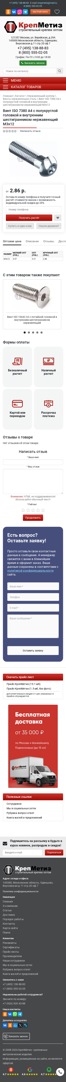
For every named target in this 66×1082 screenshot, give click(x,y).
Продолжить (33, 517)
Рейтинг (32, 504)
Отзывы (48, 241)
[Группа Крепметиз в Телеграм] (25, 11)
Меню (16, 80)
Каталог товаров (26, 87)
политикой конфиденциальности (30, 570)
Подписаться (54, 852)
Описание (32, 241)
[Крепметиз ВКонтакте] (13, 11)
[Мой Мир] (15, 1025)
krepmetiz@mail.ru (47, 2)
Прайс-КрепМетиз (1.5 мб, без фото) (29, 688)
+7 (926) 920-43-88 (14, 1003)
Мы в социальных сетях (17, 965)
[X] (20, 1025)
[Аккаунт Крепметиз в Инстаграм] (19, 11)
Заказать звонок (34, 63)
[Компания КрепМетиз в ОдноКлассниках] (8, 11)
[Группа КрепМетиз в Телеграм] (20, 1014)
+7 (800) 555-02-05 (14, 988)
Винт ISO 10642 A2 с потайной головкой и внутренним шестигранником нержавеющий (32, 319)
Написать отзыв (30, 131)
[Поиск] (59, 71)
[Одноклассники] (10, 1025)
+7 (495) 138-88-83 (19, 2)
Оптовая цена (12, 241)
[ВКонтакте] (5, 1025)
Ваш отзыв (33, 466)
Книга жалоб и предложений (20, 973)
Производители (12, 956)
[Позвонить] (60, 1072)
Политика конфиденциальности (20, 891)
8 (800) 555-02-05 (33, 6)
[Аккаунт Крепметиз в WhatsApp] (15, 1014)
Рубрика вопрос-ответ (16, 969)
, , (33, 40)
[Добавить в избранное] (57, 11)
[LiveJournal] (25, 1025)
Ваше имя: (33, 457)
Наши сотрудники (14, 960)
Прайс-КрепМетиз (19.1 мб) (24, 684)
